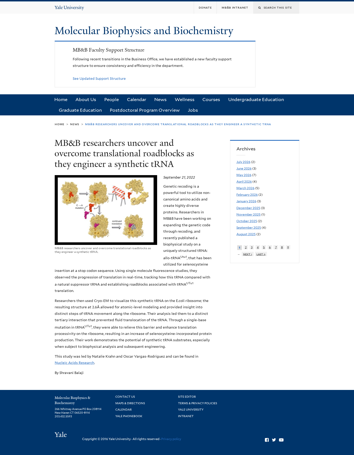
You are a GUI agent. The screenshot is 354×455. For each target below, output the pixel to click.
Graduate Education (80, 110)
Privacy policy (171, 439)
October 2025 (246, 221)
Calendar (136, 99)
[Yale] (61, 435)
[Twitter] (274, 440)
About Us (85, 99)
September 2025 (248, 228)
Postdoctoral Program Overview (145, 110)
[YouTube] (281, 440)
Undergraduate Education (256, 99)
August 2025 (246, 234)
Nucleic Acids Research (74, 363)
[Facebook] (267, 440)
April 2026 (244, 182)
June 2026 (244, 168)
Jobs (193, 110)
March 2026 (245, 188)
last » (261, 254)
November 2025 (248, 214)
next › (247, 254)
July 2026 (243, 162)
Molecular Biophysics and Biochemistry (145, 30)
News (160, 99)
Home (60, 99)
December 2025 (248, 208)
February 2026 (247, 195)
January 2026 (246, 201)
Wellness (184, 99)
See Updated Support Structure (99, 79)
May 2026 (243, 175)
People (111, 99)
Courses (211, 99)
